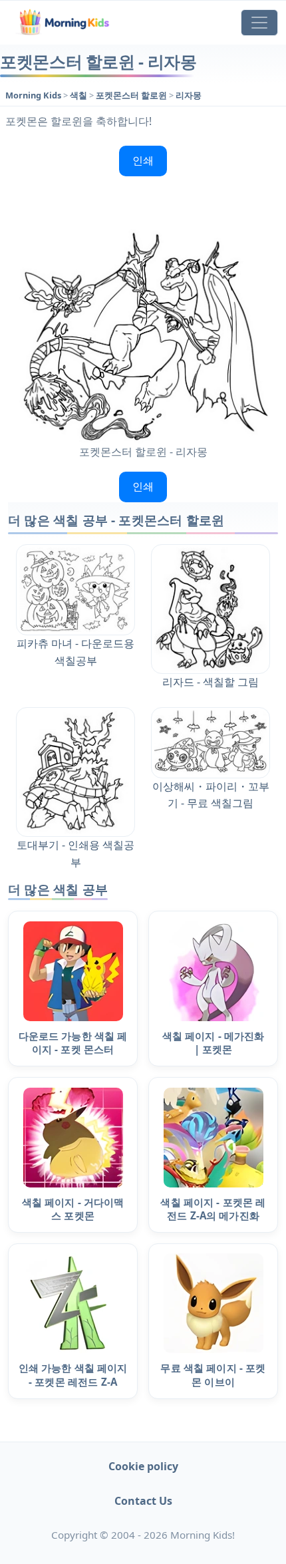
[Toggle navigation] (259, 22)
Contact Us (143, 1500)
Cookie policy (143, 1466)
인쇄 (143, 160)
